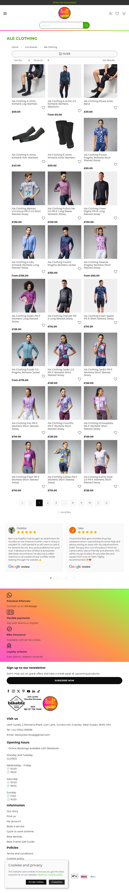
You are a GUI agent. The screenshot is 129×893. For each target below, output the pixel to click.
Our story (12, 811)
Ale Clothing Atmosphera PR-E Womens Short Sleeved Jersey (98, 426)
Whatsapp (30, 606)
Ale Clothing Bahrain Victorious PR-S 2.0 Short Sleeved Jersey (26, 211)
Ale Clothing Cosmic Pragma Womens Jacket (62, 263)
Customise (57, 882)
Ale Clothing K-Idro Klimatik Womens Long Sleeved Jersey (25, 265)
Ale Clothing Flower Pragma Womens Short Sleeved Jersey (97, 157)
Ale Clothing (50, 47)
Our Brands (31, 47)
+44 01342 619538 (21, 729)
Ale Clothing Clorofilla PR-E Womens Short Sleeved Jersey (60, 426)
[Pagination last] (106, 503)
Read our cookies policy (50, 874)
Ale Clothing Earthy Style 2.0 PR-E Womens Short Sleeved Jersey (98, 480)
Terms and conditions (20, 853)
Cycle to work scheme (20, 831)
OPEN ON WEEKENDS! (64, 2)
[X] (18, 691)
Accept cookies (36, 882)
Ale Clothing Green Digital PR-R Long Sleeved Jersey (95, 211)
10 (90, 503)
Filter (66, 53)
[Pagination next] (98, 503)
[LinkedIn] (33, 691)
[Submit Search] (86, 25)
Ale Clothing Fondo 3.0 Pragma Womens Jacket (26, 371)
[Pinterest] (23, 691)
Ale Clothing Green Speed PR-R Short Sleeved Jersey (99, 317)
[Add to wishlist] (43, 107)
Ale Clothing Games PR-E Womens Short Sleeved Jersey (62, 480)
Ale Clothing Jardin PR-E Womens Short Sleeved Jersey (98, 372)
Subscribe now (64, 680)
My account (14, 821)
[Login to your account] (110, 13)
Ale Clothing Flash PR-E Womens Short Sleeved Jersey (25, 480)
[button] (5, 13)
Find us (11, 816)
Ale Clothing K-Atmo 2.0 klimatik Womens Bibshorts (62, 104)
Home (15, 47)
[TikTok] (38, 691)
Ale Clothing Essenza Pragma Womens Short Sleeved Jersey (97, 265)
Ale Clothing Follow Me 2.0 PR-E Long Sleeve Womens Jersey (61, 211)
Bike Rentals (14, 836)
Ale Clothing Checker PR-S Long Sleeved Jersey (62, 317)
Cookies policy (15, 858)
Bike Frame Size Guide (20, 841)
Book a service (15, 826)
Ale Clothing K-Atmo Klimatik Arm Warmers (25, 156)
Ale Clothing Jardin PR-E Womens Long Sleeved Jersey (26, 319)
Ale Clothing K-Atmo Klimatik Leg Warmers (24, 102)
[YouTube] (28, 691)
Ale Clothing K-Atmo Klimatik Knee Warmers (61, 156)
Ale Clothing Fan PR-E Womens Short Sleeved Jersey (25, 426)
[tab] (51, 578)
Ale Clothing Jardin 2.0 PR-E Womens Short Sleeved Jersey (61, 372)
